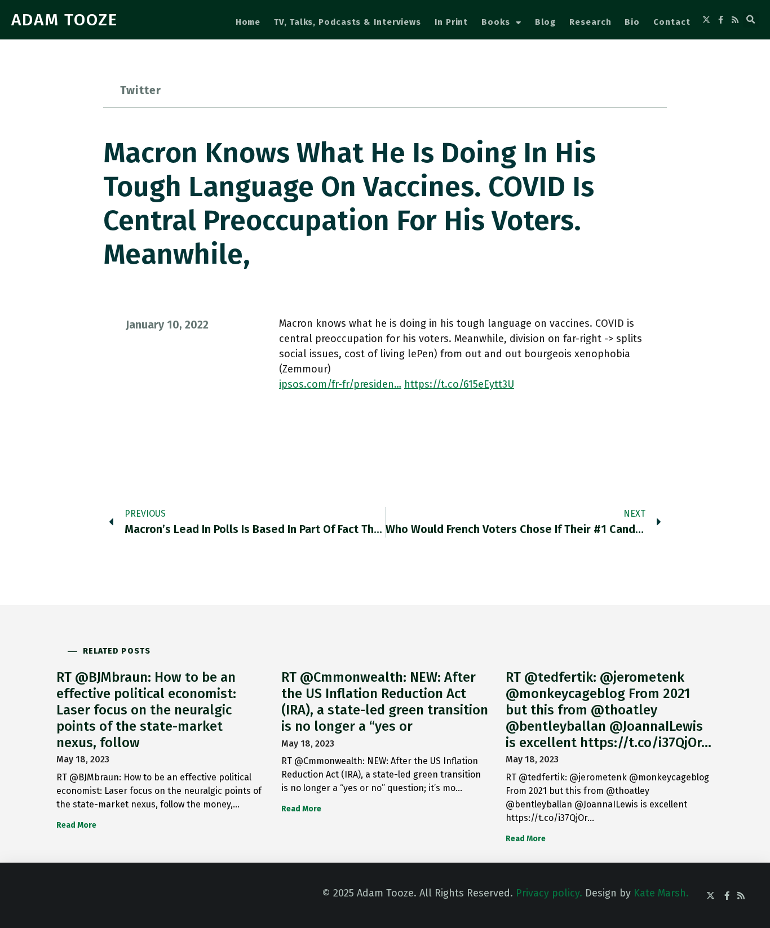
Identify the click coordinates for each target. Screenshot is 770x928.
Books (495, 22)
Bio (632, 22)
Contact (671, 22)
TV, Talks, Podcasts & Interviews (347, 22)
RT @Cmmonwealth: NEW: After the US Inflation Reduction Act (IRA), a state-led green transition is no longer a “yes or (384, 701)
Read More (76, 825)
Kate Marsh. (661, 893)
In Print (451, 22)
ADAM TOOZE (64, 20)
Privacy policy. (549, 893)
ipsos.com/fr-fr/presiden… (340, 384)
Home (248, 22)
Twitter (140, 90)
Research (590, 22)
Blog (545, 22)
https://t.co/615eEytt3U (459, 384)
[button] (751, 20)
